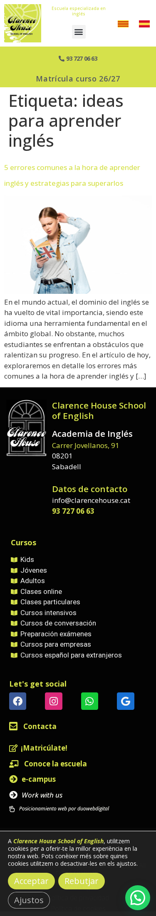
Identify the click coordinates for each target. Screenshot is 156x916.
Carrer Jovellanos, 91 (85, 445)
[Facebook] (17, 700)
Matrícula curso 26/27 (78, 79)
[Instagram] (53, 700)
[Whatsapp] (89, 700)
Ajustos (29, 900)
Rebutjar (81, 880)
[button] (79, 32)
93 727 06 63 (73, 511)
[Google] (125, 700)
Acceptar (31, 880)
